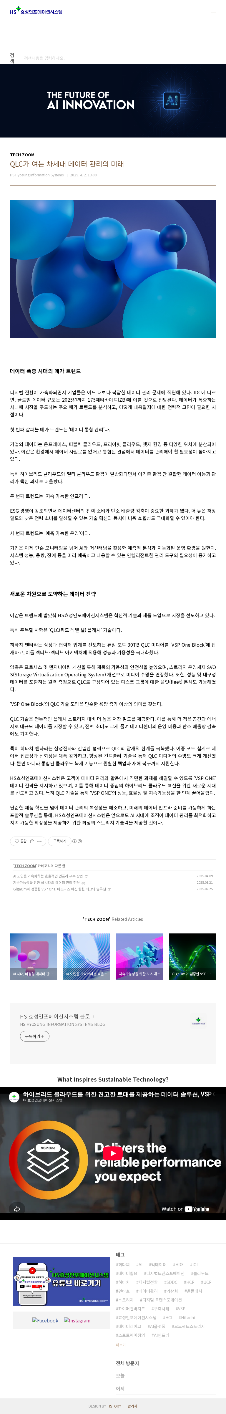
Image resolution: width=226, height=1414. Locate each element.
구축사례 (161, 1309)
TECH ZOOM (25, 865)
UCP (207, 1282)
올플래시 (194, 1291)
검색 (104, 58)
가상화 (172, 1291)
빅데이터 (159, 1264)
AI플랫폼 (157, 1326)
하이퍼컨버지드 (131, 1309)
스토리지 (126, 1300)
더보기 (121, 1344)
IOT (196, 1264)
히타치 (124, 1282)
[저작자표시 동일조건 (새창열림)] (77, 841)
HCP (190, 1282)
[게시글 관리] (39, 841)
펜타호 (124, 1291)
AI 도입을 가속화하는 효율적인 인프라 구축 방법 (48, 875)
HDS (179, 1264)
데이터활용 (127, 1273)
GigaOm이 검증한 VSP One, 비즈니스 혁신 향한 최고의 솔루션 (59, 888)
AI (140, 1264)
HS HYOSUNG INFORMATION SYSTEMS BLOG (62, 1024)
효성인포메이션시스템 (137, 1317)
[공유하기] (32, 841)
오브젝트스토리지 (189, 1326)
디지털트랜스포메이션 (165, 1273)
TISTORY (114, 1405)
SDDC (172, 1282)
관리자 (132, 1405)
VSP (181, 1309)
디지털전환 (148, 1282)
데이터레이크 (129, 1326)
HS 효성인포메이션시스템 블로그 (57, 1016)
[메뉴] (213, 10)
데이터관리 (148, 1291)
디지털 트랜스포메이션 (162, 1300)
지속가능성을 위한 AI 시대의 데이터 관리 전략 (46, 882)
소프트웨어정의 (131, 1335)
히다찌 (124, 1264)
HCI (168, 1317)
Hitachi (188, 1317)
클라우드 (201, 1273)
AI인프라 (161, 1335)
